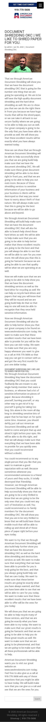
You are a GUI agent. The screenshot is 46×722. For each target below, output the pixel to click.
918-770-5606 (22, 9)
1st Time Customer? (23, 4)
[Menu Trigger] (40, 5)
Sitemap (14, 718)
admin (9, 47)
